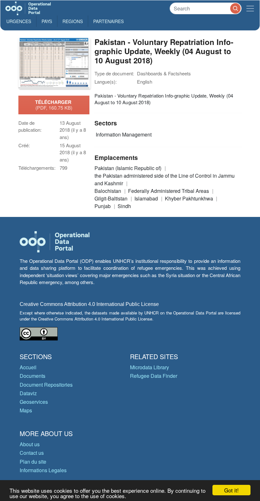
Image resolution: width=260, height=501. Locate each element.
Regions (72, 21)
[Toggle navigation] (250, 8)
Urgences (18, 21)
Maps (26, 410)
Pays (47, 21)
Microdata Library (149, 367)
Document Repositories (46, 384)
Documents (32, 375)
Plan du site (33, 461)
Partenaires (108, 21)
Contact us (32, 452)
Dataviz (28, 393)
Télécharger (54, 104)
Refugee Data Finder (153, 375)
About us (30, 444)
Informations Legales (43, 470)
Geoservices (34, 401)
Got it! (231, 490)
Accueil (28, 367)
